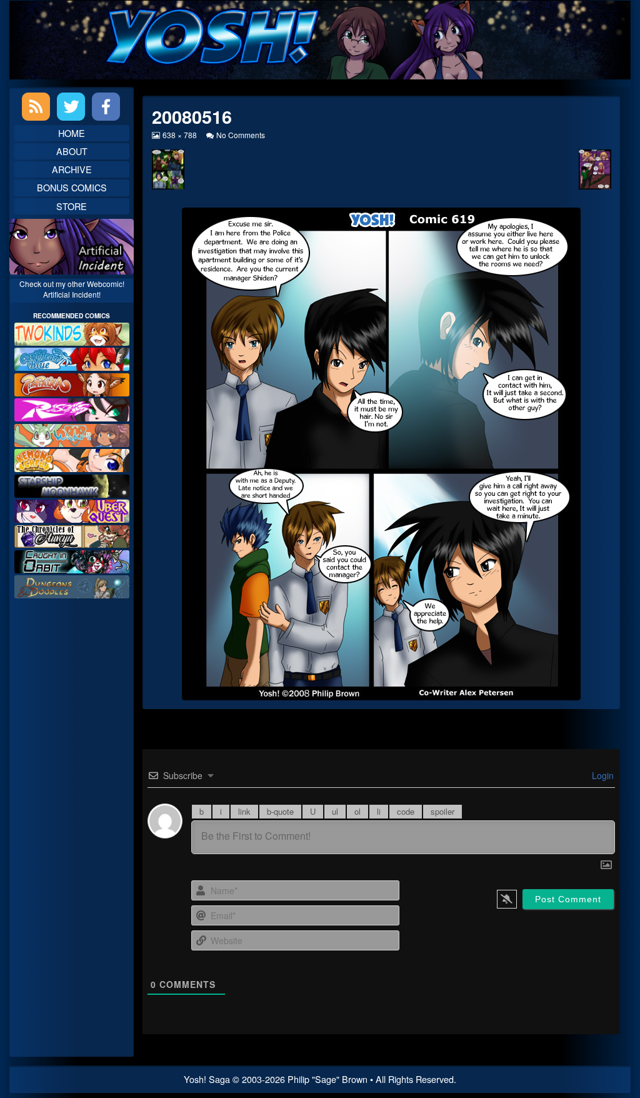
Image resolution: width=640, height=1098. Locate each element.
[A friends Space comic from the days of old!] (71, 484)
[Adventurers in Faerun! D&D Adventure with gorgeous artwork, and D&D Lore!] (71, 585)
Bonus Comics (72, 187)
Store (71, 206)
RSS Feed (36, 107)
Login (601, 775)
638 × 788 (179, 134)
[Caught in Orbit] (71, 560)
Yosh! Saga (207, 1078)
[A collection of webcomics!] (71, 458)
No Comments (240, 134)
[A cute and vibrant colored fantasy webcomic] (71, 433)
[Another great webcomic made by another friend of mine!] (71, 358)
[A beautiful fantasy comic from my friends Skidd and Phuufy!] (71, 509)
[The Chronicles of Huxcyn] (71, 534)
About (72, 151)
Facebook (106, 107)
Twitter (71, 107)
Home (71, 132)
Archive (72, 169)
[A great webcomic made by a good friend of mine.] (71, 332)
